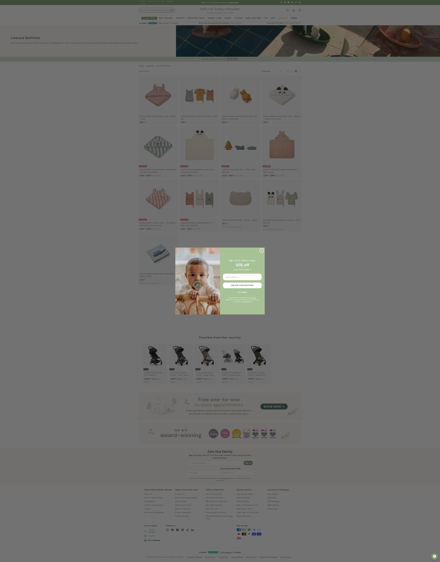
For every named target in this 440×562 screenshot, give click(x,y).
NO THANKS (242, 292)
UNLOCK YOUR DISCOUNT (242, 285)
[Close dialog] (262, 250)
